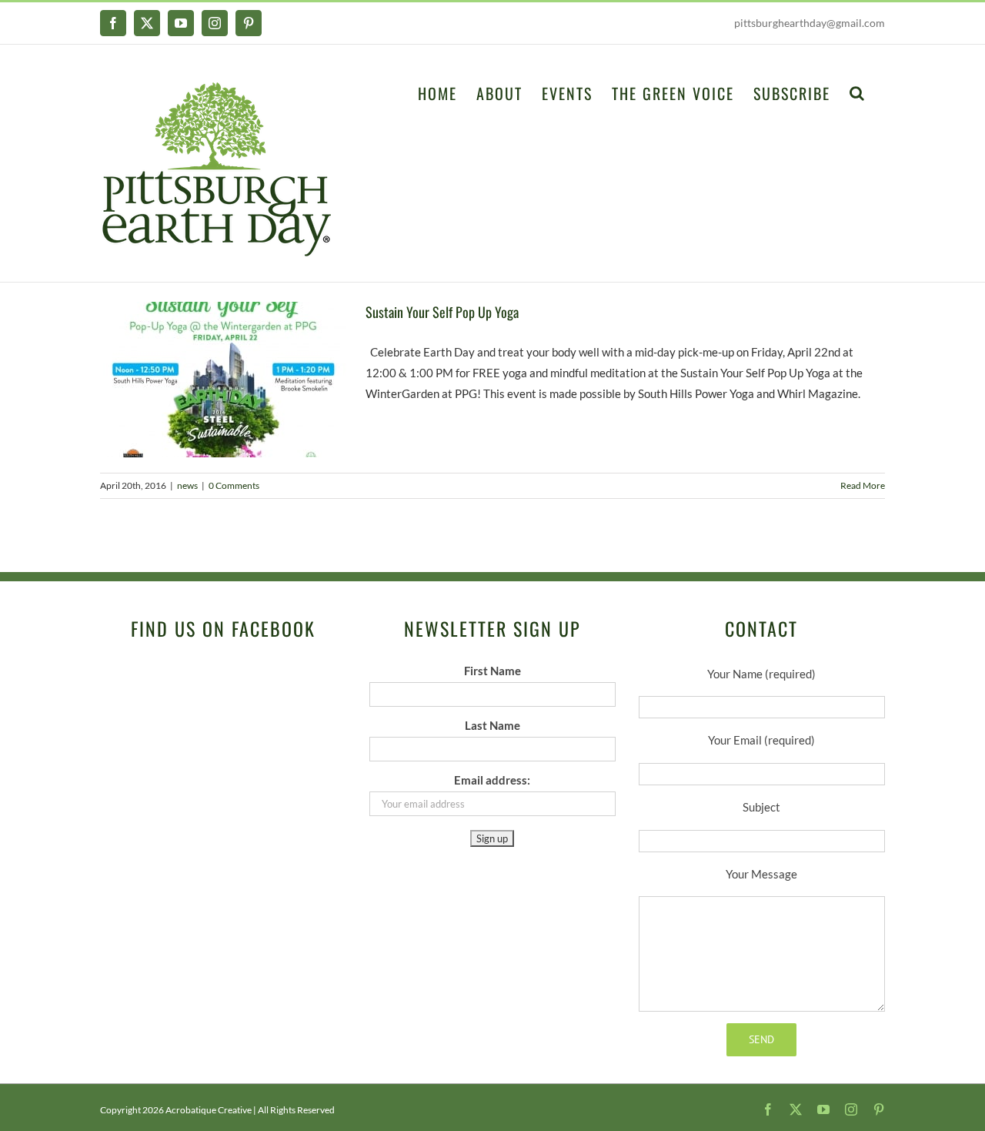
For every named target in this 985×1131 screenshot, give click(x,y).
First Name (492, 671)
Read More (862, 485)
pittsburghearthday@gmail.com (809, 22)
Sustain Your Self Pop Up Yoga (442, 312)
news (187, 485)
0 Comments (234, 485)
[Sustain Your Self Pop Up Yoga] (223, 379)
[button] (858, 92)
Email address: (492, 780)
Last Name (492, 725)
